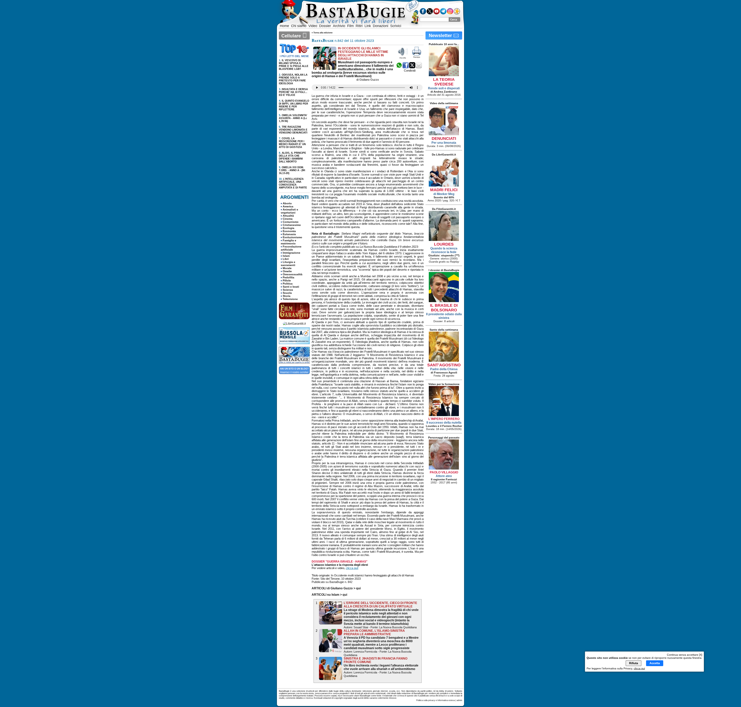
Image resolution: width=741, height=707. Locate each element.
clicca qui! (352, 568)
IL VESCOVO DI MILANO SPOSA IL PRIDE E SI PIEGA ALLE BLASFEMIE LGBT (293, 64)
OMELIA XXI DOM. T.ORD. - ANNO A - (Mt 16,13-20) (292, 170)
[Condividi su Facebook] (406, 67)
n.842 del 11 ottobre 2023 (343, 41)
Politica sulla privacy (425, 700)
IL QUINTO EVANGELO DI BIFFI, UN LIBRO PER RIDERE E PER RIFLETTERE (294, 105)
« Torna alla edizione (322, 32)
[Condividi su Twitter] (412, 67)
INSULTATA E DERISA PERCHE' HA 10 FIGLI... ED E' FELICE (293, 92)
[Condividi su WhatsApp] (399, 67)
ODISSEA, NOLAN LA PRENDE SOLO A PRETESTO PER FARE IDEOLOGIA (293, 79)
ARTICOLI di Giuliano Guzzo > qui (336, 588)
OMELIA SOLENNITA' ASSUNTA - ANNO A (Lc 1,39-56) (293, 118)
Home (284, 26)
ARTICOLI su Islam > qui (329, 594)
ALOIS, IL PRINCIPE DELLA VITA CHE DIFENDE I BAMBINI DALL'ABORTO (292, 157)
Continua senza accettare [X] (684, 654)
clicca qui (639, 668)
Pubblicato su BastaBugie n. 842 (332, 582)
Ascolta (402, 58)
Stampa (416, 57)
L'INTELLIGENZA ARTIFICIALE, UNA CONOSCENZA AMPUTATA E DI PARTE (293, 183)
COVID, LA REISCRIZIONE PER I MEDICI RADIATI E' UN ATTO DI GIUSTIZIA (292, 143)
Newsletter (441, 35)
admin (459, 700)
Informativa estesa (446, 700)
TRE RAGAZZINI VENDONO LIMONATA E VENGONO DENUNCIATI (293, 129)
